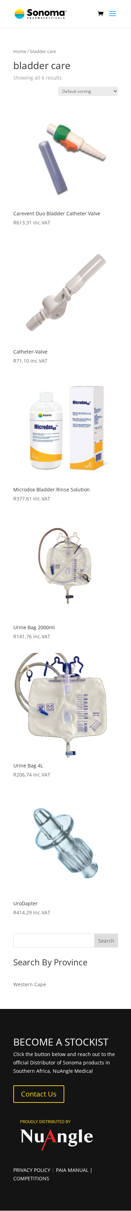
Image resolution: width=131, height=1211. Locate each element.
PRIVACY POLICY (31, 1170)
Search (106, 940)
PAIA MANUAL (72, 1170)
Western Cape (29, 984)
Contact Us (39, 1094)
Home (19, 51)
